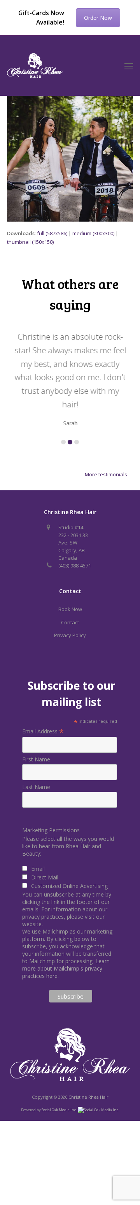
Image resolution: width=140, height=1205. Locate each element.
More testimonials (106, 474)
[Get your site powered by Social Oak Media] (98, 1109)
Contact (70, 622)
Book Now (70, 609)
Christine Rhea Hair (88, 1097)
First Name (36, 759)
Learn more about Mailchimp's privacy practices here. (66, 968)
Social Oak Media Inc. (60, 1109)
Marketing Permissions (51, 830)
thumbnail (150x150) (30, 241)
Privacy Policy (70, 635)
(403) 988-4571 (74, 565)
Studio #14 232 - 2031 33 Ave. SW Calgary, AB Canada (73, 542)
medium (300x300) (93, 233)
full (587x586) (52, 233)
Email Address (43, 731)
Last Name (36, 787)
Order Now (98, 17)
